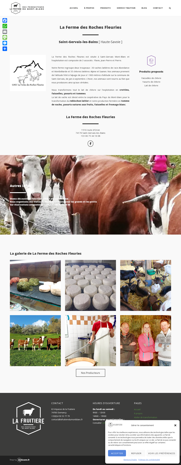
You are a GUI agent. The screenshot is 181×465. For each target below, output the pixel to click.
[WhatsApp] (5, 26)
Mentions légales (130, 459)
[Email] (5, 32)
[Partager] (5, 49)
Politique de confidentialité (149, 459)
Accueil (74, 8)
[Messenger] (5, 43)
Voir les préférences (161, 453)
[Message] (5, 37)
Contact (158, 8)
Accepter (117, 453)
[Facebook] (5, 20)
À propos (138, 413)
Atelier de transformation (145, 417)
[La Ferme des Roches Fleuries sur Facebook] (90, 144)
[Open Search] (170, 8)
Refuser (136, 453)
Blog (144, 8)
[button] (175, 425)
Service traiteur (126, 8)
